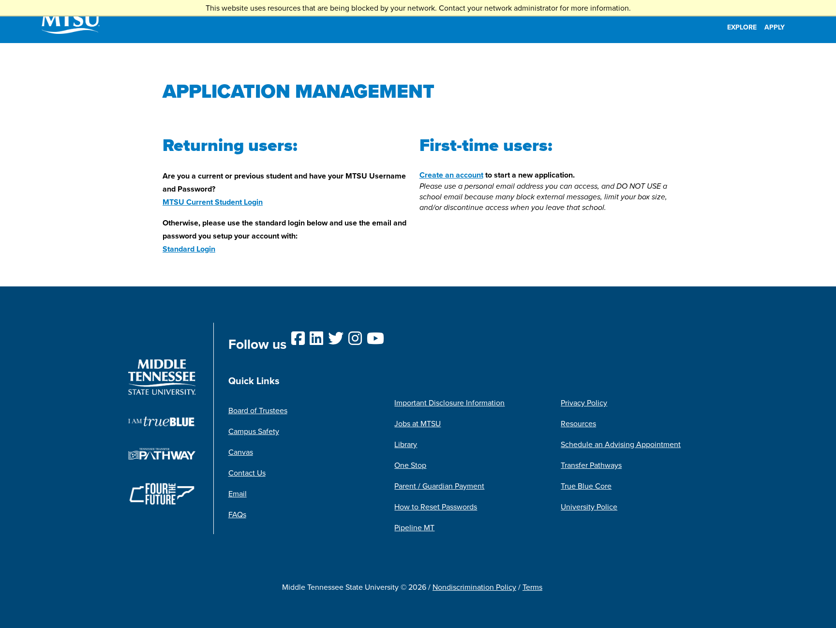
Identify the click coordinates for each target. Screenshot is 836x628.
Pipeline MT (414, 527)
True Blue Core (586, 485)
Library (405, 444)
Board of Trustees (257, 410)
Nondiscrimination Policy (474, 587)
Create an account (451, 174)
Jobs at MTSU (417, 423)
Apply (774, 27)
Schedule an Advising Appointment (621, 444)
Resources (578, 423)
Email (237, 493)
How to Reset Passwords (435, 506)
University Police (589, 506)
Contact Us (247, 472)
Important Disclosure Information (449, 402)
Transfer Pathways (591, 465)
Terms (532, 587)
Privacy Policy (584, 402)
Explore (742, 27)
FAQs (237, 514)
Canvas (240, 452)
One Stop (410, 465)
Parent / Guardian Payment (439, 485)
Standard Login (189, 248)
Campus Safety (253, 431)
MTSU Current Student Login (213, 202)
